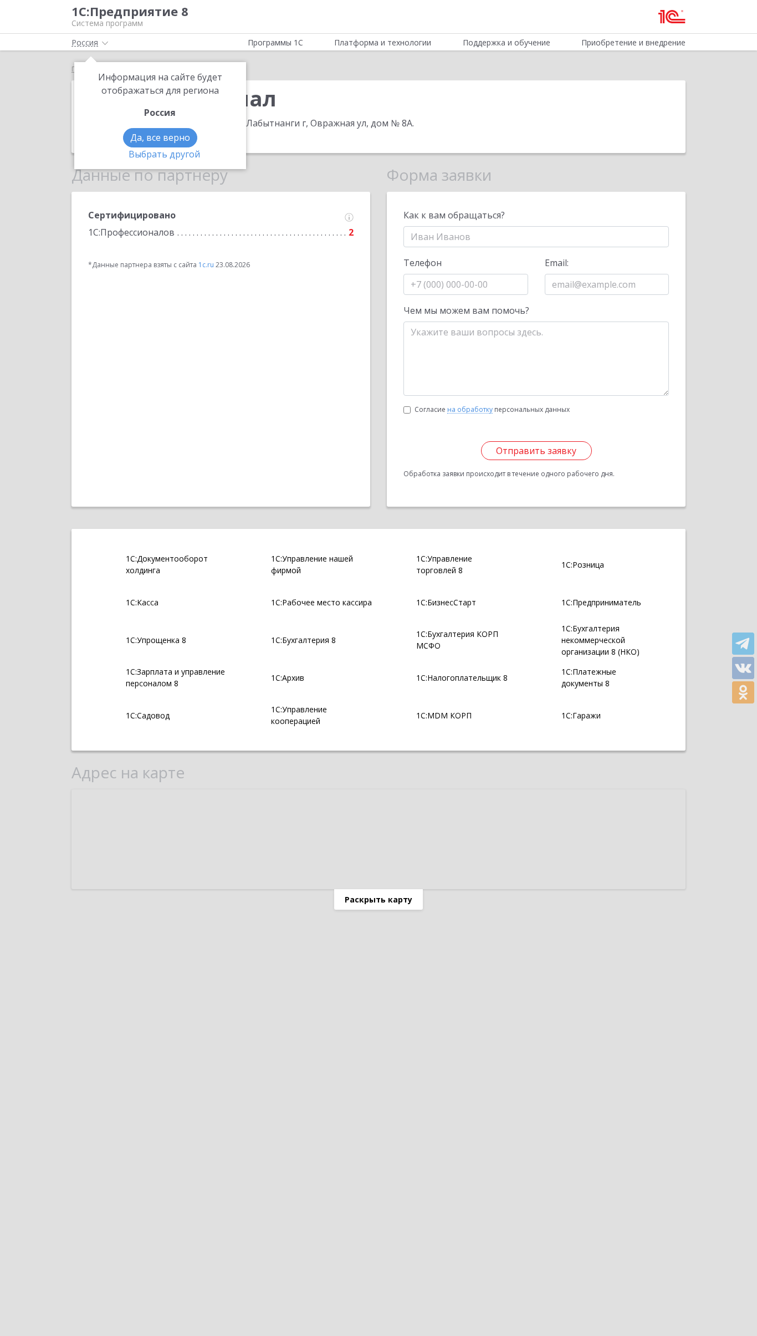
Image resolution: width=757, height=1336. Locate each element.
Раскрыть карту (378, 899)
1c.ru (206, 264)
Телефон (422, 263)
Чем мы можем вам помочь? (466, 310)
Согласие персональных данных (492, 409)
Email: (557, 263)
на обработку (470, 410)
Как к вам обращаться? (454, 215)
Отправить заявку (536, 451)
